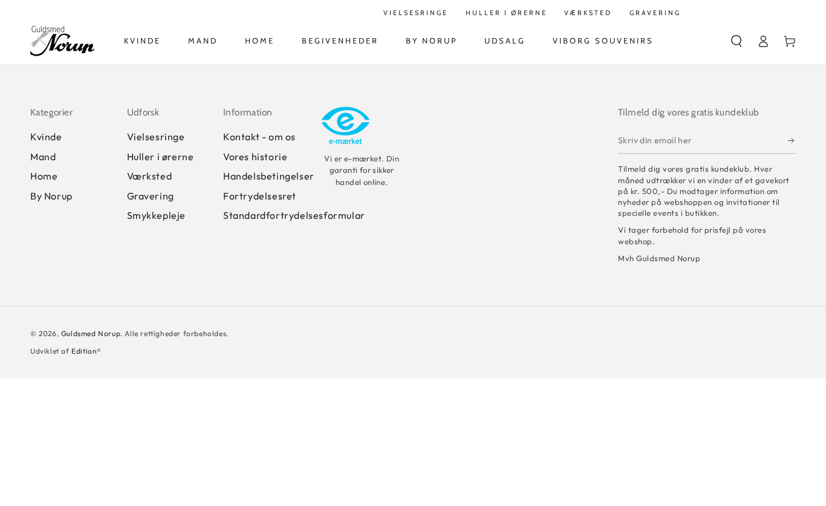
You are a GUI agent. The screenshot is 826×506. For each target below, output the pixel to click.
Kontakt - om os (259, 137)
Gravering (150, 196)
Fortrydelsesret (259, 196)
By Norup (51, 196)
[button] (736, 41)
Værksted (149, 176)
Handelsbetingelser (268, 176)
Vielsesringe (156, 137)
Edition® (86, 350)
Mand (43, 157)
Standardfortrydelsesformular (294, 215)
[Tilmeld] (792, 140)
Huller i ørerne (160, 157)
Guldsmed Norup (90, 333)
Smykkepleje (156, 215)
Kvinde (46, 137)
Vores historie (255, 157)
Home (43, 176)
